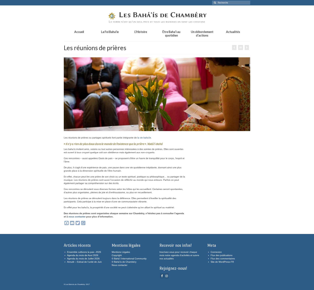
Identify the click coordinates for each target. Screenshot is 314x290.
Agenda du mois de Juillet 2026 (83, 258)
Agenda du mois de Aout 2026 (82, 255)
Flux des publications (221, 255)
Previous (61, 94)
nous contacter (77, 216)
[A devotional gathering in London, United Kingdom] (157, 94)
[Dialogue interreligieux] (247, 47)
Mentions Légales (121, 252)
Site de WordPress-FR (222, 262)
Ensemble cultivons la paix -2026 (84, 252)
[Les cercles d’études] (234, 47)
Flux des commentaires (223, 258)
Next (253, 94)
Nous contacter (119, 265)
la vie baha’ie (144, 137)
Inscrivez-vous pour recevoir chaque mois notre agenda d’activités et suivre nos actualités (179, 255)
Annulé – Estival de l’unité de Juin (84, 262)
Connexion (216, 252)
